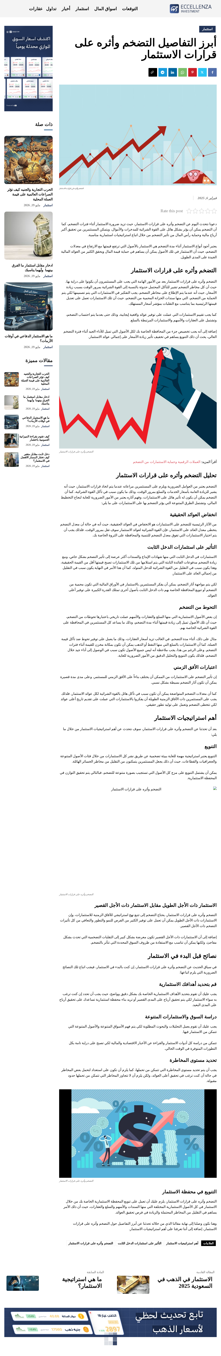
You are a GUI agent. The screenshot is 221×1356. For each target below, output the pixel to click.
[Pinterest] (192, 72)
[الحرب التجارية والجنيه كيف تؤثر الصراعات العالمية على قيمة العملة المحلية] (28, 160)
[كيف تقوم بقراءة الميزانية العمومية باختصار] (11, 440)
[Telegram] (162, 72)
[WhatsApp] (182, 72)
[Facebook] (212, 72)
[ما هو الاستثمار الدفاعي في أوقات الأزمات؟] (28, 306)
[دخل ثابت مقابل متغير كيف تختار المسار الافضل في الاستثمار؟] (11, 459)
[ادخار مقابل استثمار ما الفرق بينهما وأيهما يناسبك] (28, 236)
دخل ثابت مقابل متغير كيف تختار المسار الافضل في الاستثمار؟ (35, 457)
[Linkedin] (172, 72)
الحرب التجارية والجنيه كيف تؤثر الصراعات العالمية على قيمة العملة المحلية (30, 194)
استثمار (48, 205)
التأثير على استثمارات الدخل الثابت (139, 1243)
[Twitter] (202, 72)
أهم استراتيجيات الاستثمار (182, 1243)
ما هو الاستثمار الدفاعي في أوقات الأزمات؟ (35, 419)
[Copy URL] (152, 72)
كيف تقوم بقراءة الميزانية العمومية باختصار (34, 438)
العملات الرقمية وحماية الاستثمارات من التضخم (166, 462)
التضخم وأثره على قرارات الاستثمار (90, 1243)
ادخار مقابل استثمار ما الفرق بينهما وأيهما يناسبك (36, 400)
